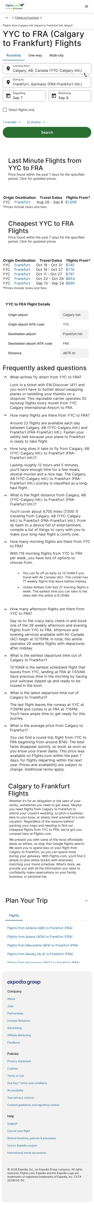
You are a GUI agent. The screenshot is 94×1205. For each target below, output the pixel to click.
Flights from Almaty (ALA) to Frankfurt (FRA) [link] (40, 954)
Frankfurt (23, 202)
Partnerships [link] (15, 1013)
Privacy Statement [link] (19, 1061)
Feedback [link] (13, 1042)
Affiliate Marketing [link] (19, 1035)
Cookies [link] (12, 1068)
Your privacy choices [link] (20, 1097)
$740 (70, 265)
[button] (47, 900)
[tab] (14, 55)
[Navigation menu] (86, 6)
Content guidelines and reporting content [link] (33, 1105)
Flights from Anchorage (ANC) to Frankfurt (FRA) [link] (43, 962)
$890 (70, 283)
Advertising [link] (14, 1028)
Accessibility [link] (15, 1090)
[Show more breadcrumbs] (7, 18)
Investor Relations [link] (18, 1020)
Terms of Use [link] (15, 1075)
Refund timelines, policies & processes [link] (31, 1138)
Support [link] (12, 1123)
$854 (70, 278)
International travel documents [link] (26, 1152)
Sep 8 (63, 97)
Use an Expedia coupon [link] (22, 1145)
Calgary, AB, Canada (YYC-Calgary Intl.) (47, 70)
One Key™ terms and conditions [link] (27, 1083)
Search (47, 132)
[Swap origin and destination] (85, 75)
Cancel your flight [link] (18, 1131)
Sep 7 (18, 97)
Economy (34, 122)
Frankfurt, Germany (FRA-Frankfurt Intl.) (47, 84)
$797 (70, 274)
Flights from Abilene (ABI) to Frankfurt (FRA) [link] (40, 928)
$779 (70, 269)
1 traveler (10, 122)
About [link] (11, 998)
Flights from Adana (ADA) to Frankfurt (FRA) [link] (40, 936)
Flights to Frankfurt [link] (27, 17)
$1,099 (71, 202)
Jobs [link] (10, 1006)
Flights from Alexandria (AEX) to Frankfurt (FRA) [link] (42, 945)
